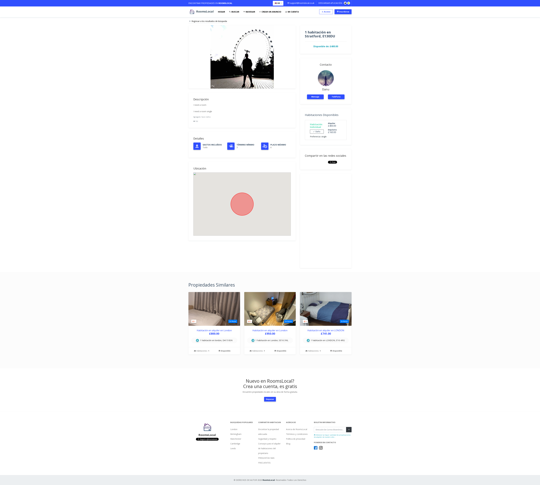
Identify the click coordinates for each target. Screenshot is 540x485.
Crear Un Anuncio (271, 11)
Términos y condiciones (297, 434)
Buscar (235, 11)
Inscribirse (344, 11)
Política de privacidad (295, 438)
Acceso (326, 11)
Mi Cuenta (293, 11)
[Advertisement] (326, 221)
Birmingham (235, 434)
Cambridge (235, 443)
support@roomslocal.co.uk (301, 3)
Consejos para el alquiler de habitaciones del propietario (269, 448)
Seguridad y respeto (267, 438)
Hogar (221, 11)
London (233, 429)
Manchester (235, 438)
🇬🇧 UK (277, 3)
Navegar (250, 11)
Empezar (270, 399)
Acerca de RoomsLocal (296, 429)
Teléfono (336, 96)
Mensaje (315, 96)
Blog (288, 443)
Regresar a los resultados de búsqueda (209, 21)
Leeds (233, 448)
